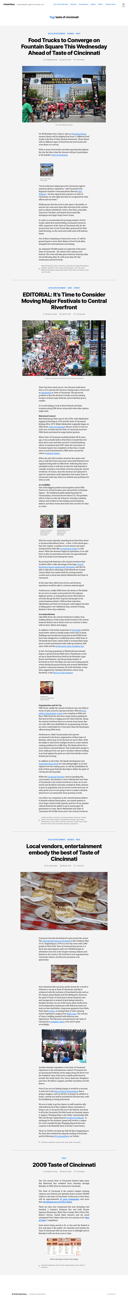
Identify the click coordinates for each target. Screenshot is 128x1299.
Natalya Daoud (52, 60)
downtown (51, 268)
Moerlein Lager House (77, 819)
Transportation (110, 4)
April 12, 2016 (66, 60)
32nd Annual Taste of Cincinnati (56, 941)
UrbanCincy (9, 4)
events (58, 1142)
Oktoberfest (46, 393)
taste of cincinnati (78, 270)
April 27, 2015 (66, 314)
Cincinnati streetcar (66, 817)
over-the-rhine (54, 821)
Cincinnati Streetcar (56, 777)
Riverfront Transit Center (74, 821)
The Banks (76, 630)
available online (57, 1022)
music (66, 1142)
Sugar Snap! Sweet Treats (63, 270)
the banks (67, 824)
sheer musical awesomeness (66, 1091)
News (78, 33)
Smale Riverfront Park (48, 764)
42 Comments (80, 314)
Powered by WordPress (37, 1294)
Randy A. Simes (52, 314)
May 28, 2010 (66, 866)
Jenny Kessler (53, 866)
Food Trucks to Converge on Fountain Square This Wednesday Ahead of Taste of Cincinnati (64, 46)
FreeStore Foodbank (75, 1118)
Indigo (52, 1011)
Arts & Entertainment (60, 4)
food (62, 1142)
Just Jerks (78, 268)
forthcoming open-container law (70, 646)
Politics (100, 4)
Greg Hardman (64, 819)
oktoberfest (45, 821)
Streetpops (51, 270)
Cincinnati (69, 266)
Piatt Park (63, 821)
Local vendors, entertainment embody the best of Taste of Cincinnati (64, 852)
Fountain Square (79, 134)
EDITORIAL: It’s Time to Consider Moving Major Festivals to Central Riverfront (64, 301)
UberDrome (74, 824)
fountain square (69, 268)
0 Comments (80, 60)
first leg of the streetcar (63, 673)
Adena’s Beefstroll (47, 266)
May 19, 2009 (66, 1171)
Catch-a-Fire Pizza (60, 266)
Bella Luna (71, 1014)
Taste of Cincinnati (59, 155)
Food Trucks (59, 268)
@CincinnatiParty (61, 1136)
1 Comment (80, 866)
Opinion (93, 4)
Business (73, 4)
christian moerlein (47, 817)
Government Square (69, 549)
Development (83, 4)
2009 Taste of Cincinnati (64, 1164)
